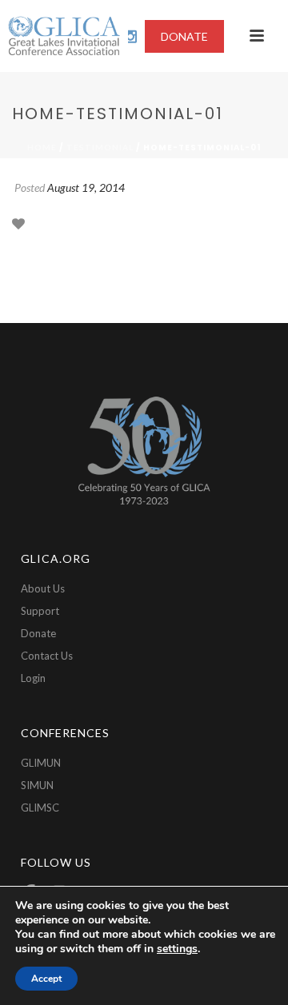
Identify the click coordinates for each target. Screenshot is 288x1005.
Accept (46, 978)
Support (40, 610)
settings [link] (177, 948)
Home (42, 147)
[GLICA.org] (64, 36)
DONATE (184, 36)
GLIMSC (40, 807)
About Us (43, 588)
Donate (38, 633)
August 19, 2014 (86, 187)
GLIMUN (41, 762)
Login (33, 678)
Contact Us (47, 655)
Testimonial (100, 147)
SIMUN (37, 785)
